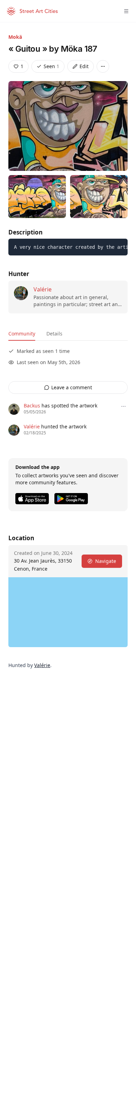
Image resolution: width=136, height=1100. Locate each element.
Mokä (15, 37)
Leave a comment (71, 387)
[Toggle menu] (126, 11)
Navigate (105, 561)
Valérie (42, 289)
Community (21, 333)
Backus (32, 405)
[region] (68, 612)
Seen (51, 66)
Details (54, 333)
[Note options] (123, 406)
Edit (84, 66)
